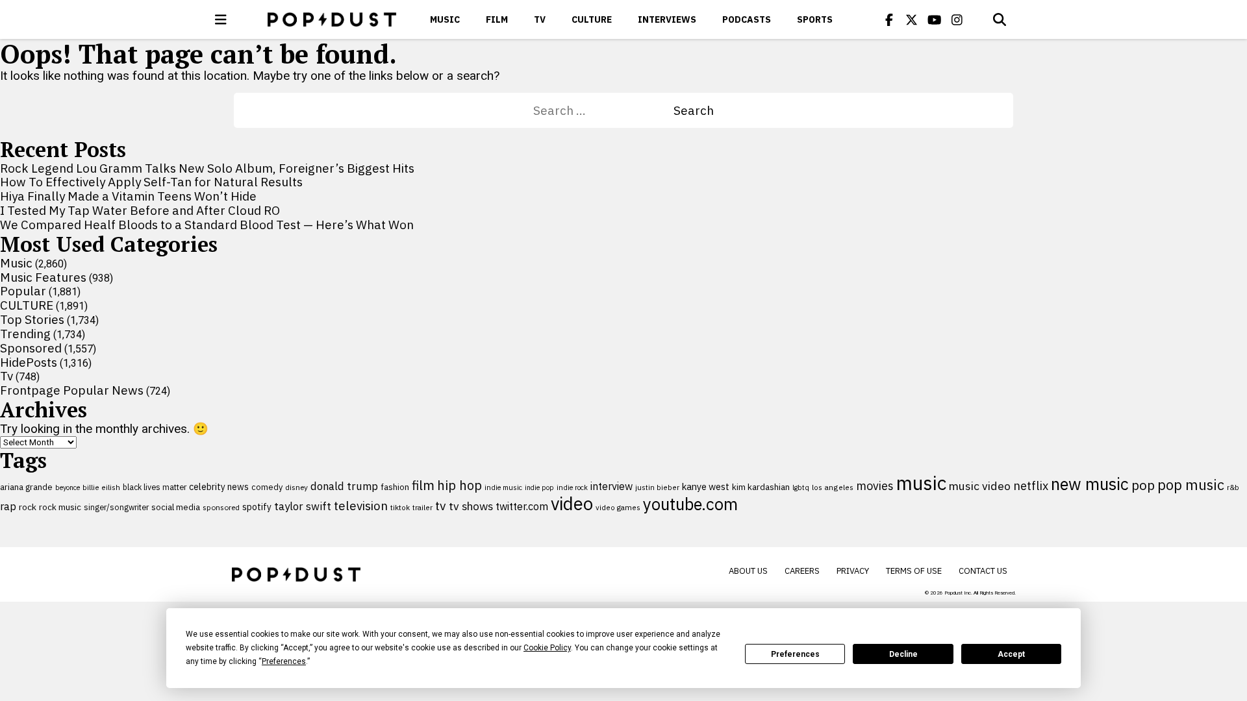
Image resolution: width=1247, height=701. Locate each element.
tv (440, 505)
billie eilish (101, 487)
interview (611, 486)
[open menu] (220, 19)
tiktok (400, 507)
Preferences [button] (284, 661)
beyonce (67, 487)
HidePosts (28, 362)
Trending (25, 333)
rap (8, 506)
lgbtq (800, 487)
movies (875, 485)
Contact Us (983, 570)
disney (296, 487)
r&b (1233, 487)
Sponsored (31, 348)
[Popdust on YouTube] (934, 19)
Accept (1011, 654)
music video (980, 485)
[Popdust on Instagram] (957, 19)
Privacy (853, 570)
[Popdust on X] (912, 19)
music (921, 483)
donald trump (344, 486)
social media (175, 507)
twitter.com (522, 506)
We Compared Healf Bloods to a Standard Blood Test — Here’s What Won (207, 224)
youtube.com (690, 504)
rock (27, 507)
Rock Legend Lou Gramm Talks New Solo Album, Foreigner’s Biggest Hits (207, 168)
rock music (60, 507)
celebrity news (219, 487)
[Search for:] (603, 110)
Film (497, 19)
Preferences (795, 654)
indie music (503, 487)
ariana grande (26, 487)
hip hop (459, 485)
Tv (540, 19)
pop (1143, 485)
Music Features (43, 277)
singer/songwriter (116, 507)
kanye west (705, 486)
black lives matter (154, 487)
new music (1090, 484)
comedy (267, 487)
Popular (23, 291)
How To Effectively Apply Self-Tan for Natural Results (151, 182)
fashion (395, 487)
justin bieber (657, 487)
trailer (422, 507)
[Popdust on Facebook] (889, 19)
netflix (1030, 485)
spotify (256, 506)
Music (445, 19)
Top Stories (32, 319)
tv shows (471, 505)
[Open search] (999, 19)
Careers (802, 570)
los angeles (832, 487)
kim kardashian (761, 487)
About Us (748, 570)
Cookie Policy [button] (547, 647)
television (361, 505)
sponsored (221, 507)
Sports (815, 19)
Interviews (667, 19)
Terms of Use (914, 570)
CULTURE (592, 19)
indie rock (572, 487)
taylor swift (302, 506)
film (423, 485)
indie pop (539, 487)
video (572, 503)
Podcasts (746, 19)
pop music (1190, 485)
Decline (903, 654)
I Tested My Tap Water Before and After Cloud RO (140, 210)
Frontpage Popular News (72, 390)
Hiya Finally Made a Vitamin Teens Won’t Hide (128, 196)
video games (618, 507)
